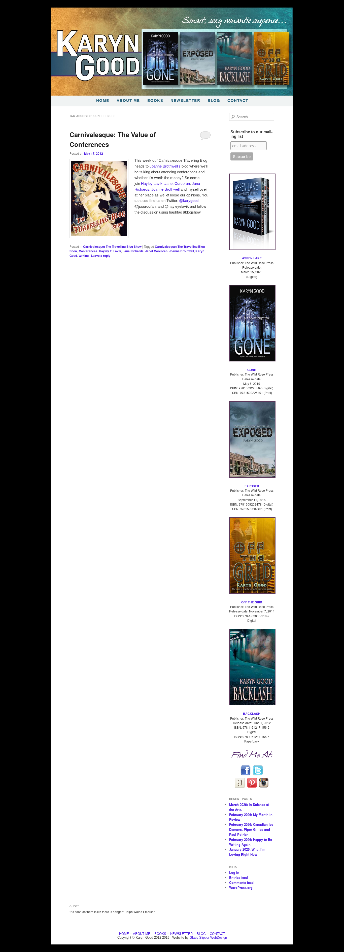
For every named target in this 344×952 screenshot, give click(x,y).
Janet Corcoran (177, 183)
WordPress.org (241, 887)
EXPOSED (252, 486)
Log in (234, 872)
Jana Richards (133, 251)
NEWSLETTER (185, 100)
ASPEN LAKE (252, 258)
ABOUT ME (128, 100)
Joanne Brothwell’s (166, 166)
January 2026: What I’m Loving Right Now (247, 852)
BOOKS (155, 100)
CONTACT (237, 100)
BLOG (214, 100)
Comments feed (241, 882)
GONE (251, 369)
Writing (84, 255)
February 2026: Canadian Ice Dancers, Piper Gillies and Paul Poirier (251, 829)
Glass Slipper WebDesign (208, 937)
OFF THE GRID (251, 602)
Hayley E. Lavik (110, 251)
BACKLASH (251, 713)
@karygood (188, 200)
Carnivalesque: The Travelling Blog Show (112, 246)
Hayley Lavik (151, 183)
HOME (102, 100)
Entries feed (238, 877)
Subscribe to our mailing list (251, 134)
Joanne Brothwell (165, 189)
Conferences (88, 251)
